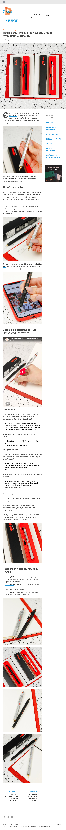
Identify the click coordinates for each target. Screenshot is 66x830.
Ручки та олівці (52, 134)
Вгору (59, 824)
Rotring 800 (13, 115)
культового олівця (9, 179)
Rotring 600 (10, 577)
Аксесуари (50, 144)
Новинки (49, 123)
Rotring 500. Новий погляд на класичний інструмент (14, 796)
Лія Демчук (6, 40)
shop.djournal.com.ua (43, 826)
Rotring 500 (10, 584)
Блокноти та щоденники (51, 128)
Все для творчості (53, 139)
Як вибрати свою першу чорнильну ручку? (32, 796)
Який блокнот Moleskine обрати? (53, 156)
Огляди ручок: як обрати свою (12, 30)
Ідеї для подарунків (50, 149)
